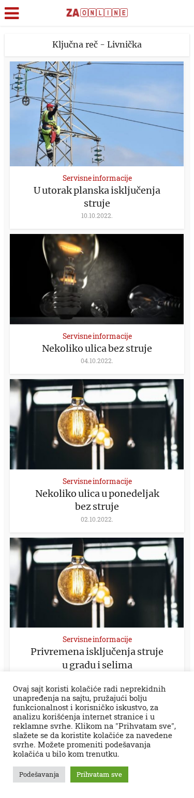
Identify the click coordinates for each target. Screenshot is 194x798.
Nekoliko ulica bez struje (97, 348)
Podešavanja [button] (39, 774)
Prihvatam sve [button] (99, 774)
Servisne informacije (97, 178)
